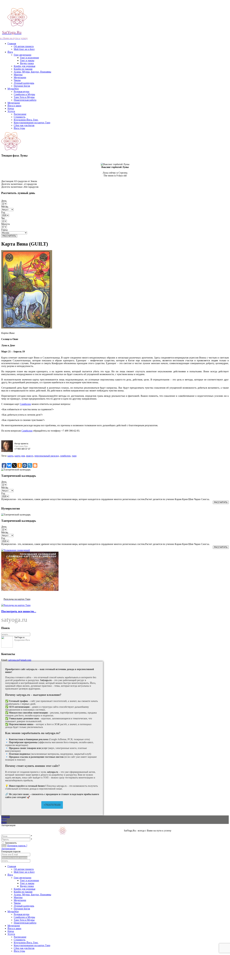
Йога (10, 52)
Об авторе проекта (24, 46)
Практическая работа (25, 100)
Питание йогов (22, 86)
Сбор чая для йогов (24, 125)
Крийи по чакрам (23, 69)
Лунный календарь (24, 83)
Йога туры (19, 128)
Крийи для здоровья (24, 66)
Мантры (18, 74)
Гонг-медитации (22, 54)
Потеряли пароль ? (17, 845)
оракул (29, 455)
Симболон (25, 404)
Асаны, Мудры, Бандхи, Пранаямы (32, 71)
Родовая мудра (21, 91)
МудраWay (13, 88)
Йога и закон (14, 105)
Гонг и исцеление (29, 57)
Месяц (4, 206)
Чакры (17, 80)
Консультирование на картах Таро (32, 122)
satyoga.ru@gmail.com (19, 660)
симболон (65, 455)
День (4, 200)
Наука (11, 108)
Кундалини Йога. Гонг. (26, 119)
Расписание (20, 114)
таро (74, 455)
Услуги (11, 111)
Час (3, 218)
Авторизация (8, 848)
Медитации (20, 77)
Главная (12, 43)
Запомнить (11, 842)
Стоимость (19, 117)
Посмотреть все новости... (18, 611)
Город (4, 229)
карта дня (20, 455)
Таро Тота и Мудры (24, 97)
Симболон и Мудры (24, 94)
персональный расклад (46, 455)
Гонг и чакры (27, 60)
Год (3, 212)
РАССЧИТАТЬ (9, 236)
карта (10, 455)
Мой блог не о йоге (24, 49)
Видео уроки (27, 63)
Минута (5, 224)
